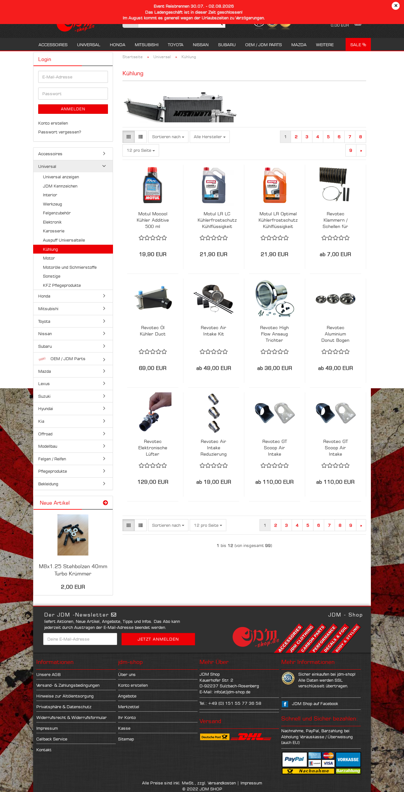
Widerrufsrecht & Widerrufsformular (71, 717)
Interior (50, 194)
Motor (49, 258)
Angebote (127, 695)
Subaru (227, 44)
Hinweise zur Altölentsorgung (65, 695)
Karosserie (53, 230)
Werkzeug (52, 203)
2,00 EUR (73, 587)
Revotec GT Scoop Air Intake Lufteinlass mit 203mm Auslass (335, 448)
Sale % (358, 44)
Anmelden (73, 109)
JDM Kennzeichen (60, 185)
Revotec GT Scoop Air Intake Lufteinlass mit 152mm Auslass (274, 448)
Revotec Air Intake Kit (213, 330)
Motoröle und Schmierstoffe (70, 267)
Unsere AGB (48, 674)
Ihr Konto (127, 717)
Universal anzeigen (61, 176)
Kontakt (43, 749)
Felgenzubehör (57, 212)
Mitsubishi (146, 44)
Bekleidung (48, 483)
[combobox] (168, 137)
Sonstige (51, 276)
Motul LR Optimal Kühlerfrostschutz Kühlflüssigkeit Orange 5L (278, 220)
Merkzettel (128, 706)
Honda (117, 44)
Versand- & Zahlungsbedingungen (67, 685)
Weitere (325, 44)
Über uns (127, 674)
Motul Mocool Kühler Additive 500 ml (153, 220)
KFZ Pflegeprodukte (62, 285)
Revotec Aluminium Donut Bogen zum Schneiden (335, 334)
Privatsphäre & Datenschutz (64, 706)
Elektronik (52, 221)
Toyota (175, 44)
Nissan (201, 44)
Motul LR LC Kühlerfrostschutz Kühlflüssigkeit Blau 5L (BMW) (217, 220)
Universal (88, 44)
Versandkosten (222, 782)
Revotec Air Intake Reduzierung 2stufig (213, 448)
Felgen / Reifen (52, 458)
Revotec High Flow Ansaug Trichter (274, 334)
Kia (41, 421)
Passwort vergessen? (59, 131)
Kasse (124, 728)
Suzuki (44, 396)
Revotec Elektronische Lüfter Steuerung (152, 448)
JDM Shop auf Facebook (315, 703)
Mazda (298, 44)
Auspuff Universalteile (64, 240)
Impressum (47, 728)
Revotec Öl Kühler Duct (153, 330)
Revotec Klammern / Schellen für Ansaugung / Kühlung (335, 220)
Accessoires (53, 44)
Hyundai (45, 408)
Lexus (44, 383)
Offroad (45, 433)
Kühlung (50, 249)
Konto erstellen (53, 123)
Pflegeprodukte (52, 471)
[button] (128, 137)
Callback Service (51, 738)
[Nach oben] (386, 782)
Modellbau (47, 446)
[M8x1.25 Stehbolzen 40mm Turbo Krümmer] (72, 535)
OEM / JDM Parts (263, 44)
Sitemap (126, 738)
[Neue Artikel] (105, 503)
